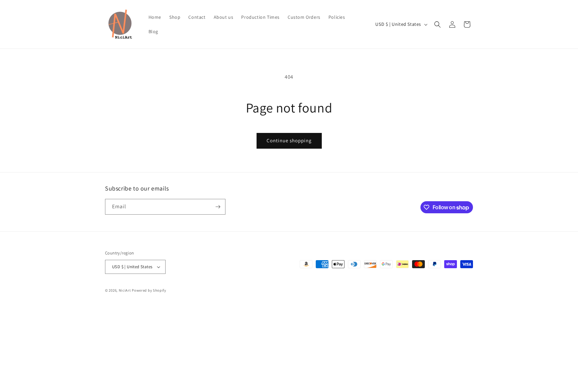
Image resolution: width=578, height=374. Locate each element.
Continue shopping (289, 140)
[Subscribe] (217, 207)
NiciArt (125, 290)
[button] (437, 24)
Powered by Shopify (149, 290)
